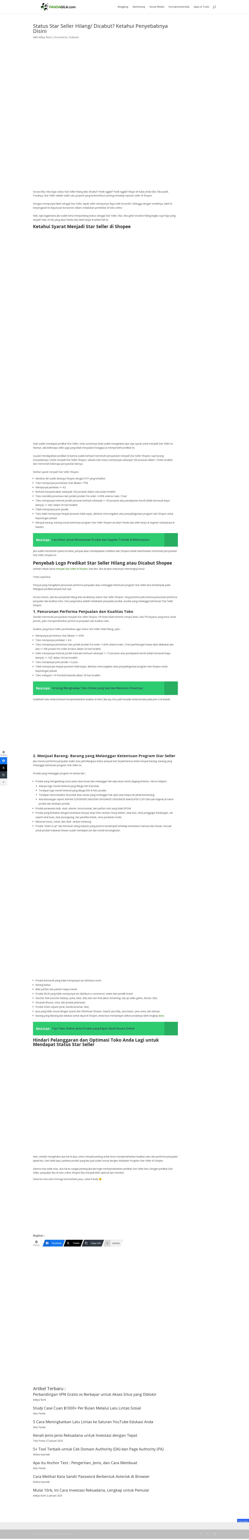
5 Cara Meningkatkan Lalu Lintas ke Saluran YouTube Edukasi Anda (93, 1421)
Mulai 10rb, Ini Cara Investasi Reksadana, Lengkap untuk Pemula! (91, 1490)
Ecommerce (60, 37)
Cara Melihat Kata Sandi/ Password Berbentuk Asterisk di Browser (91, 1476)
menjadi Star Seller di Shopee (72, 568)
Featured (74, 37)
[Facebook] (3, 760)
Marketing (139, 7)
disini (161, 1015)
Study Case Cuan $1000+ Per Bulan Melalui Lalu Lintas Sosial (87, 1407)
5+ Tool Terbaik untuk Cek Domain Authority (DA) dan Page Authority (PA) (98, 1448)
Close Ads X (243, 1521)
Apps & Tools (201, 7)
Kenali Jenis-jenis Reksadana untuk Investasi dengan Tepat (85, 1435)
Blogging (123, 7)
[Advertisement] (105, 164)
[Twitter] (3, 767)
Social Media (156, 7)
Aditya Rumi (44, 37)
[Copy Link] (3, 774)
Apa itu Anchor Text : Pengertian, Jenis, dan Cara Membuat (85, 1462)
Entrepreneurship (179, 7)
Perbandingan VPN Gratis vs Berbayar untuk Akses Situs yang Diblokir (95, 1394)
